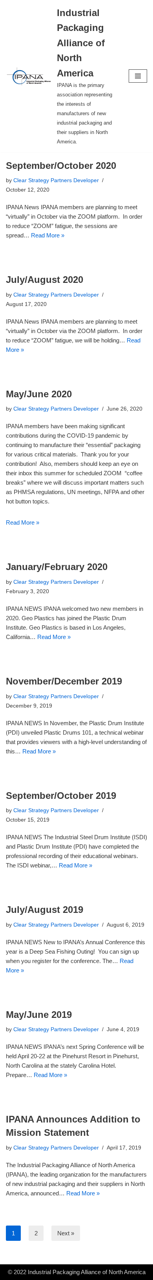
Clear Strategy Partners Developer (56, 180)
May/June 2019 (39, 1014)
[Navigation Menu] (138, 76)
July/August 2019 (44, 909)
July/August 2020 (44, 279)
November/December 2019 (64, 681)
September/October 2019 (61, 795)
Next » (65, 1233)
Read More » (47, 235)
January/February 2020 (56, 566)
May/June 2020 (39, 394)
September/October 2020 (61, 165)
